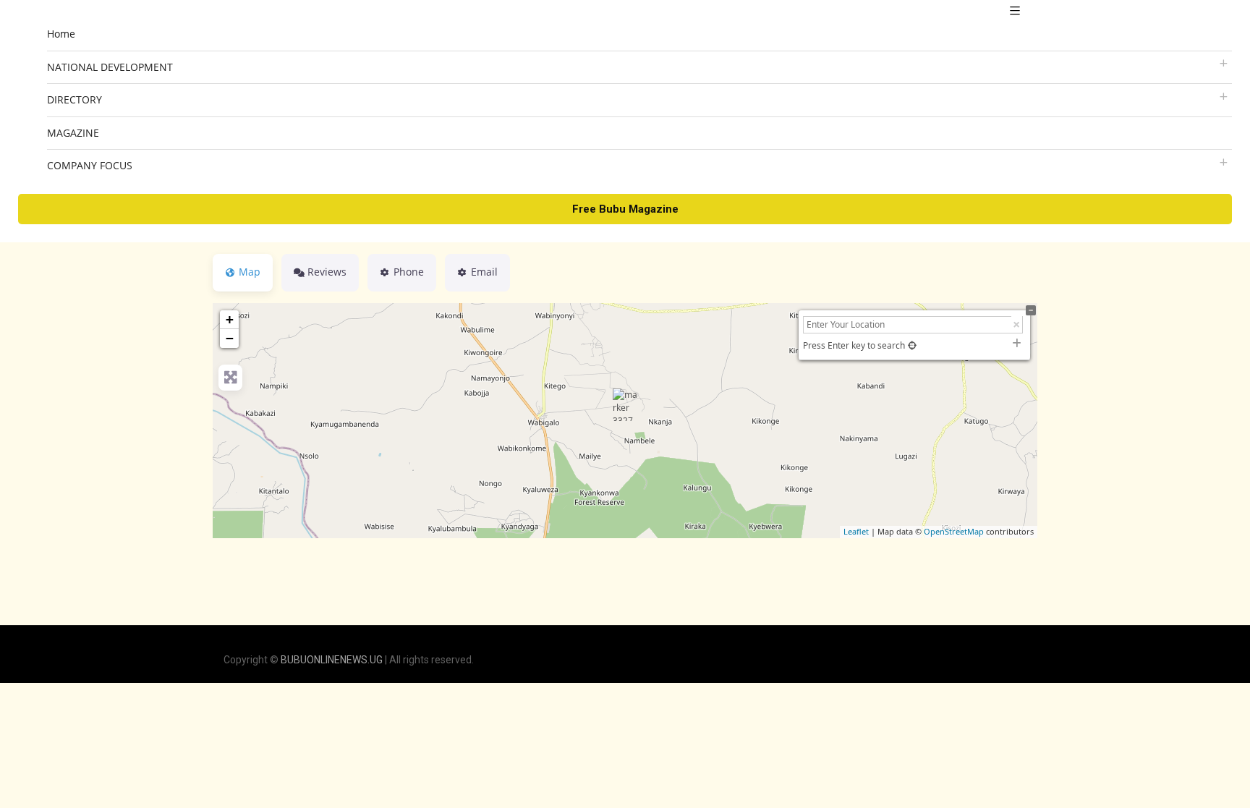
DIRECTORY (74, 99)
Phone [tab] (409, 271)
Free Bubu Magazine (625, 209)
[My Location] (912, 345)
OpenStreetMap (954, 531)
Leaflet (856, 531)
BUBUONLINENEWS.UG (332, 659)
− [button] (230, 338)
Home (61, 34)
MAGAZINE (73, 133)
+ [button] (230, 319)
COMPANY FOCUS (89, 165)
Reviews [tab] (326, 271)
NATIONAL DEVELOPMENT (110, 67)
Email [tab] (484, 271)
